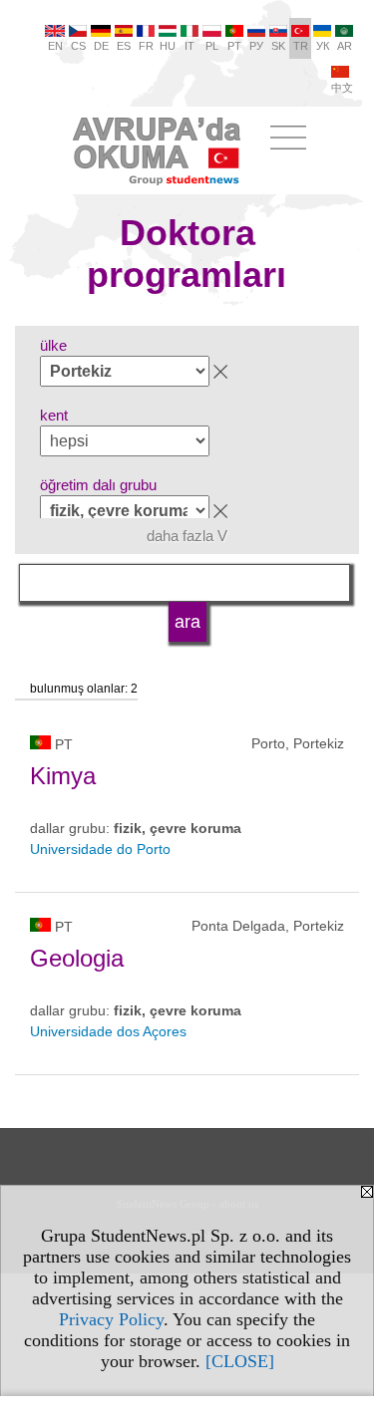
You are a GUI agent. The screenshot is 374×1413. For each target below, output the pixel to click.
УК (322, 46)
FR (146, 46)
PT (234, 46)
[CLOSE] (239, 1361)
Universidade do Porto (100, 849)
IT (189, 46)
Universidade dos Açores (108, 1031)
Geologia (77, 958)
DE (101, 46)
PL (211, 46)
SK (278, 46)
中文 (342, 88)
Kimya (63, 775)
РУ (256, 46)
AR (344, 46)
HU (168, 46)
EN (55, 46)
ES (124, 46)
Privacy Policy (111, 1319)
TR (300, 46)
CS (78, 46)
